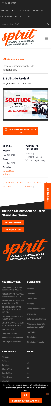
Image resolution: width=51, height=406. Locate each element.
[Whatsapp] (12, 3)
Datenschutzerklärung (25, 401)
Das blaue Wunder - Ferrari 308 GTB (12, 317)
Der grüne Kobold (9, 333)
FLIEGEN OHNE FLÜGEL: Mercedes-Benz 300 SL (13, 295)
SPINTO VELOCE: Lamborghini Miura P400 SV (12, 288)
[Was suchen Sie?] (23, 24)
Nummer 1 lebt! (8, 329)
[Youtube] (14, 3)
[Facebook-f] (3, 3)
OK (25, 395)
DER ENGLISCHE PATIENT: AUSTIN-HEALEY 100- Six (12, 309)
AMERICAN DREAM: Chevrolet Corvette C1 (13, 301)
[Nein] (47, 394)
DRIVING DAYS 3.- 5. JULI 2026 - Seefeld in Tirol (13, 324)
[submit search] (48, 24)
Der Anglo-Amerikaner (11, 341)
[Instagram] (6, 3)
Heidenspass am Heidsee (12, 337)
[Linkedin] (9, 3)
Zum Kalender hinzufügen (22, 129)
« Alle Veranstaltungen (13, 59)
